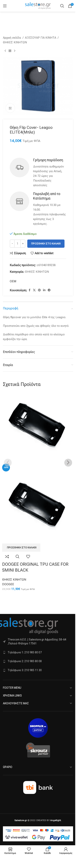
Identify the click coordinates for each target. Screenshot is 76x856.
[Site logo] (38, 5)
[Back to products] (10, 51)
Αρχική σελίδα (12, 37)
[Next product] (14, 51)
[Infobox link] (38, 173)
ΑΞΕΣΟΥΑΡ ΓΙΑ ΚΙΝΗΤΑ (40, 37)
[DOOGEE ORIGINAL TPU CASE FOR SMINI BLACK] (38, 428)
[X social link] (34, 290)
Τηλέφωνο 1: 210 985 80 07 (25, 652)
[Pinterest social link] (39, 290)
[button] (21, 547)
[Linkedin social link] (44, 290)
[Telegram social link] (49, 290)
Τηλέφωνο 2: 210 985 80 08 (25, 661)
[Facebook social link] (29, 290)
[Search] (62, 6)
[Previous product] (5, 51)
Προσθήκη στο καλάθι (46, 243)
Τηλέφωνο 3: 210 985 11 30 (25, 670)
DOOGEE (8, 584)
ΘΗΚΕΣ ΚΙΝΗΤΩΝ (15, 42)
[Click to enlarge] (10, 108)
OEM (13, 281)
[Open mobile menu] (5, 6)
